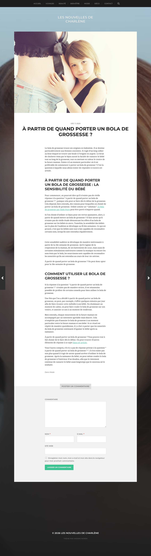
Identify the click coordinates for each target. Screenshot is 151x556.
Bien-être (75, 3)
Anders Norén (80, 539)
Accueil (37, 3)
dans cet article (80, 343)
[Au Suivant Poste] (148, 278)
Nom (47, 434)
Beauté (62, 3)
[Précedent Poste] (2, 278)
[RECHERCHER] (118, 3)
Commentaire (51, 399)
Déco (97, 3)
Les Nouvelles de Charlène (75, 19)
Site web (49, 446)
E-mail (80, 434)
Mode (87, 3)
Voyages (50, 3)
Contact (108, 3)
